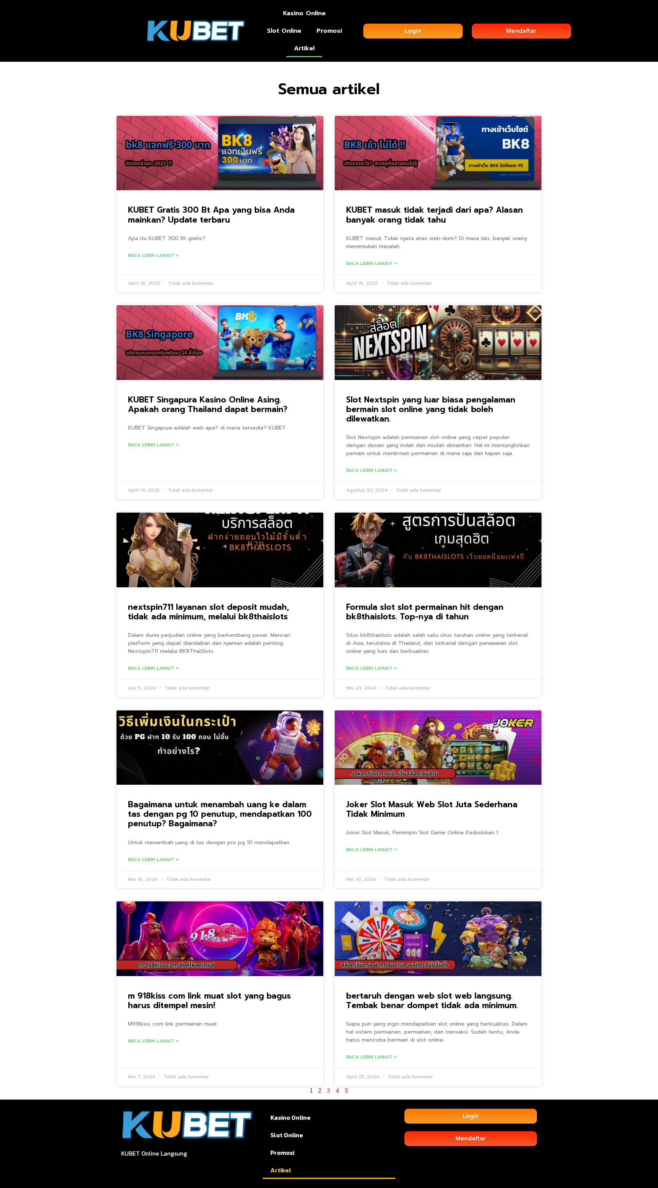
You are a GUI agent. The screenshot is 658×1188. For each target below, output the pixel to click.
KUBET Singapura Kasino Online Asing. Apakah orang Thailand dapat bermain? (207, 404)
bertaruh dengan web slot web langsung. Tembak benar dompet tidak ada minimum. (432, 1001)
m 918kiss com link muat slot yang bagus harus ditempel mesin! (209, 1001)
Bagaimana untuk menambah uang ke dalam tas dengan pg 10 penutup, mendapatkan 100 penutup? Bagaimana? (220, 814)
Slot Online (284, 30)
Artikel (304, 48)
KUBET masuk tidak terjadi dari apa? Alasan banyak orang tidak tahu (434, 215)
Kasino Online (304, 13)
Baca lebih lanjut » (153, 255)
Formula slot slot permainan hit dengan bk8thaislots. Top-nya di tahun (424, 612)
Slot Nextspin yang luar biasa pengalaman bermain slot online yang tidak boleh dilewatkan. (430, 409)
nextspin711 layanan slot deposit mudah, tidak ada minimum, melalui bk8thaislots (208, 612)
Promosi (329, 30)
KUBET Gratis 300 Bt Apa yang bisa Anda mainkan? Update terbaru (211, 215)
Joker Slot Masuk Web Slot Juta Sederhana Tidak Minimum (431, 809)
